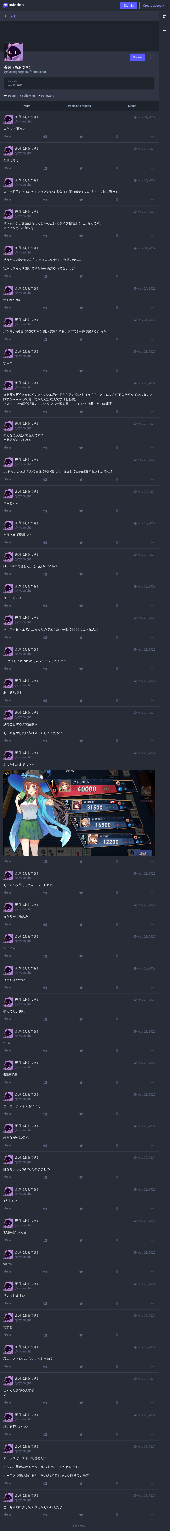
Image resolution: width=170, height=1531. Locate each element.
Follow (137, 57)
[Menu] (150, 57)
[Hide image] (7, 774)
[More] (153, 136)
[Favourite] (81, 136)
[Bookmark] (117, 136)
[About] (164, 31)
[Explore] (164, 16)
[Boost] (45, 136)
